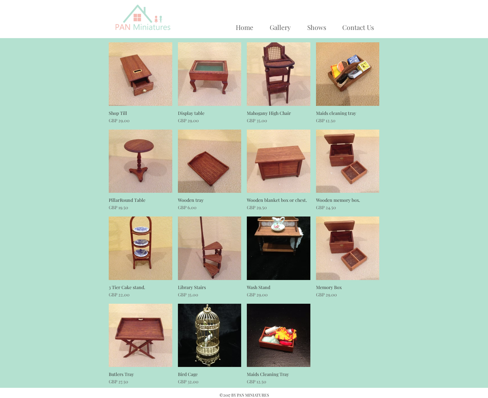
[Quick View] (140, 74)
